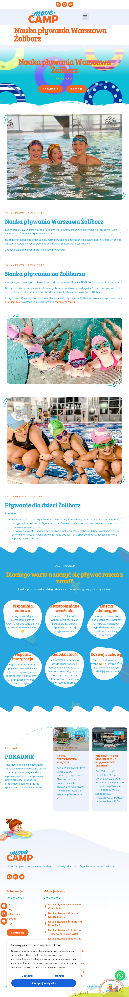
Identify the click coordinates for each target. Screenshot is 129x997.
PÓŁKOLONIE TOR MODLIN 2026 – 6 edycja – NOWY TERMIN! (106, 760)
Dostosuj (27, 975)
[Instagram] (4, 913)
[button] (85, 16)
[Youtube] (4, 921)
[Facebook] (4, 906)
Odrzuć (59, 975)
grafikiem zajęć (13, 302)
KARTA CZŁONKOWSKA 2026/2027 (67, 759)
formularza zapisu (65, 302)
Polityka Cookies (93, 986)
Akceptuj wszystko (43, 983)
